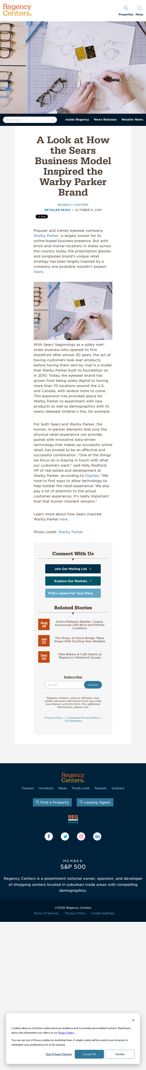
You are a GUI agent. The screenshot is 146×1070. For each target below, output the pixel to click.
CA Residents (73, 720)
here (64, 519)
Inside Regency (77, 119)
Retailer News (132, 119)
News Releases (105, 119)
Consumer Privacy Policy (83, 717)
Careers (28, 788)
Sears (38, 272)
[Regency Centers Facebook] (49, 836)
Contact (118, 788)
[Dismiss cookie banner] (133, 1020)
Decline (120, 1054)
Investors (46, 788)
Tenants (100, 788)
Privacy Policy (66, 1032)
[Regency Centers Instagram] (81, 836)
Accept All (89, 1054)
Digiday (91, 476)
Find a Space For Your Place (70, 593)
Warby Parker (46, 236)
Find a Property (54, 802)
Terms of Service (46, 913)
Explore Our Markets (70, 581)
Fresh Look (81, 788)
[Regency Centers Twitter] (65, 836)
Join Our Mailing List (70, 569)
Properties (126, 14)
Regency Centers (73, 205)
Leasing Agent (96, 802)
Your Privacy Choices (59, 1054)
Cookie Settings (102, 913)
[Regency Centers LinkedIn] (97, 836)
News (62, 788)
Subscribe (73, 677)
